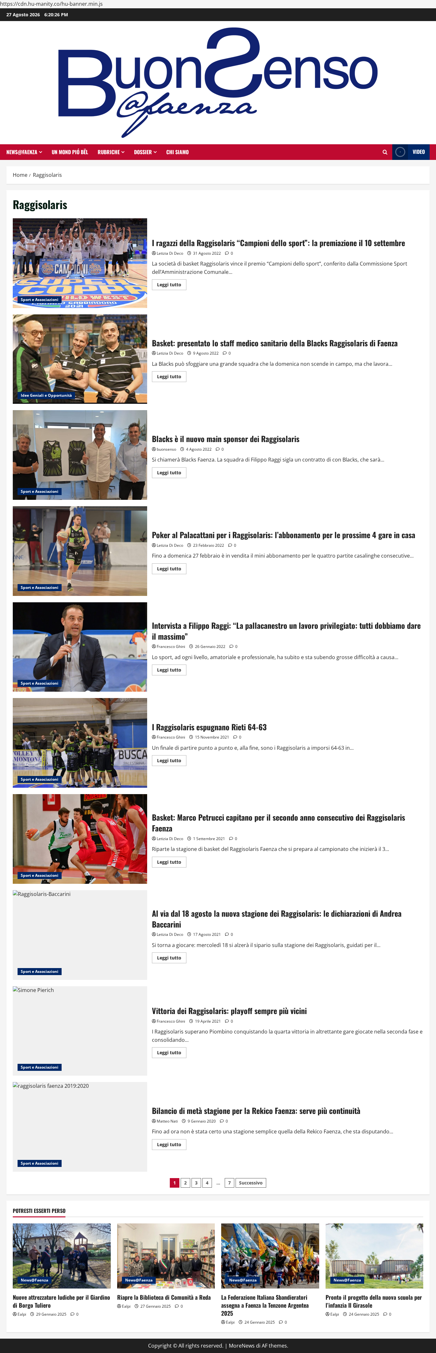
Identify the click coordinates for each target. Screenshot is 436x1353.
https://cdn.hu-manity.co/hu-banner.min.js (51, 3)
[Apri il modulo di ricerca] (385, 152)
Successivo (251, 1183)
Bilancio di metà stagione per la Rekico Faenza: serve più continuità (80, 1127)
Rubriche (109, 152)
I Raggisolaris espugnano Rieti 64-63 (80, 743)
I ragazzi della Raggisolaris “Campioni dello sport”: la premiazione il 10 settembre (80, 263)
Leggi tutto (171, 285)
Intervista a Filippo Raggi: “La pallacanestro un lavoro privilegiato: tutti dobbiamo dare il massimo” (80, 647)
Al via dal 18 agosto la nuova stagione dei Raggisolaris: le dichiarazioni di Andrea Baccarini (80, 935)
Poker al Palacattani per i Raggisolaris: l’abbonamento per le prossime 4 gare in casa (80, 551)
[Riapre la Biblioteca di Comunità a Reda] (166, 1256)
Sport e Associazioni (39, 299)
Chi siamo (177, 152)
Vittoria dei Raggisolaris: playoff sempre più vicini (80, 1031)
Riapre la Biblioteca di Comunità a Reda (164, 1297)
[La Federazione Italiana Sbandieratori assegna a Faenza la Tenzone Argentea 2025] (270, 1256)
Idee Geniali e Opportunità (46, 395)
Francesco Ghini (171, 646)
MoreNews (242, 1345)
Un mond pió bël (70, 152)
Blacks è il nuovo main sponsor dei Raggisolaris (80, 455)
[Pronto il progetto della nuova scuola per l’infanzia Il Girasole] (375, 1256)
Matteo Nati (167, 1121)
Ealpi (22, 1314)
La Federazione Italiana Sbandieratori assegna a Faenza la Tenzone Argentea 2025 (265, 1305)
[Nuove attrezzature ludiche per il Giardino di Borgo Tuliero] (62, 1256)
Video (419, 151)
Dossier (143, 152)
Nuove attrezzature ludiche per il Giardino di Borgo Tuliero (61, 1301)
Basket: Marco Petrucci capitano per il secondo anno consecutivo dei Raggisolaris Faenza (80, 839)
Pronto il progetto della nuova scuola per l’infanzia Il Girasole (374, 1301)
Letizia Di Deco (170, 253)
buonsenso (166, 449)
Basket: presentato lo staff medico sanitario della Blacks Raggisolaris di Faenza (80, 359)
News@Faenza (21, 152)
